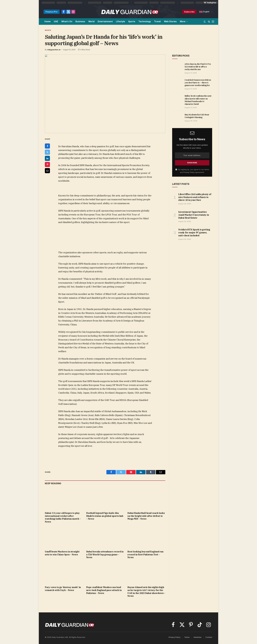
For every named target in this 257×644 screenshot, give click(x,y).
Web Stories (170, 21)
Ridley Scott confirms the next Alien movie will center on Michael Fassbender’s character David (198, 100)
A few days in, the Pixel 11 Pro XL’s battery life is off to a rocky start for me (198, 67)
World (91, 21)
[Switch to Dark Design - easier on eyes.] (204, 21)
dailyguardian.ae (54, 50)
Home (47, 21)
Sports (131, 21)
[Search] (209, 21)
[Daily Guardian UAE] (129, 11)
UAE (56, 21)
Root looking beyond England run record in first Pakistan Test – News (145, 554)
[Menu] (213, 21)
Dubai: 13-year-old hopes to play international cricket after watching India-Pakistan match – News (63, 517)
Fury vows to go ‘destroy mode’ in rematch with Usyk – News (63, 588)
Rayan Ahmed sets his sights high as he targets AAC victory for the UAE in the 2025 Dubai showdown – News (146, 591)
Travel (157, 21)
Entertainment (105, 21)
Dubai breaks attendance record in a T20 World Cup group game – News (105, 554)
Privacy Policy (189, 172)
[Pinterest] (47, 164)
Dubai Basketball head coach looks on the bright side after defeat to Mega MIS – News (146, 516)
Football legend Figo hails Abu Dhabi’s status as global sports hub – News (104, 516)
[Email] (47, 170)
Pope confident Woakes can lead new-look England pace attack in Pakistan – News (104, 590)
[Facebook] (47, 146)
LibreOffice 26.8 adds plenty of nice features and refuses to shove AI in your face (194, 197)
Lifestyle (120, 21)
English (206, 11)
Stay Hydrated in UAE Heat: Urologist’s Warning (197, 116)
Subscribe (189, 12)
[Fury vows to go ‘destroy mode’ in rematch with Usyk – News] (64, 573)
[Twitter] (47, 152)
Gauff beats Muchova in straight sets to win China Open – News (62, 553)
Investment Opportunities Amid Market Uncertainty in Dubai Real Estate (193, 215)
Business (80, 21)
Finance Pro (52, 12)
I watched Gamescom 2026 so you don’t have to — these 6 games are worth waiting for (198, 83)
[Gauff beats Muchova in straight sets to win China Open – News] (64, 537)
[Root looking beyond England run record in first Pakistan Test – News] (146, 537)
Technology (144, 21)
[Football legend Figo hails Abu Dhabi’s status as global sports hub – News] (105, 499)
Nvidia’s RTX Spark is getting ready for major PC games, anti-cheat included (194, 232)
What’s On (66, 21)
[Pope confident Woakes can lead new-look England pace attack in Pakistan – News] (105, 573)
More (182, 21)
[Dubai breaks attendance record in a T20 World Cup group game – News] (105, 537)
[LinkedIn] (47, 158)
